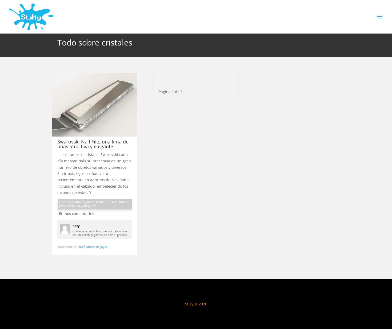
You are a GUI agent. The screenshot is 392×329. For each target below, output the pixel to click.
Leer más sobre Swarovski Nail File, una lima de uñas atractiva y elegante (94, 204)
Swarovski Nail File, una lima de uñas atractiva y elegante (93, 144)
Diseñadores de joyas (92, 247)
